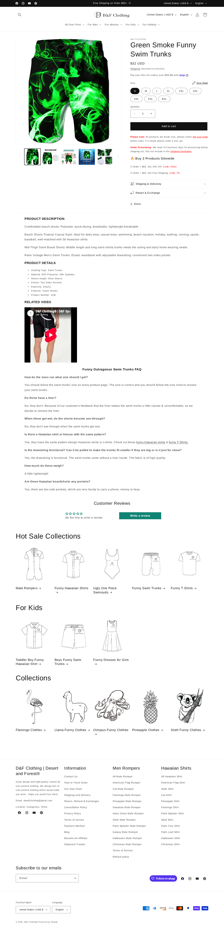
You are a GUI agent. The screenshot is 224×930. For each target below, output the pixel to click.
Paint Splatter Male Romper (129, 825)
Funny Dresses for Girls (111, 660)
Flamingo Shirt (170, 807)
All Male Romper (123, 776)
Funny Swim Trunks (147, 588)
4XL (136, 98)
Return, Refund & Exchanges (81, 801)
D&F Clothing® (31, 922)
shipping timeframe (181, 151)
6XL (164, 98)
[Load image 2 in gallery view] (50, 157)
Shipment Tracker (75, 844)
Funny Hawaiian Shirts (71, 588)
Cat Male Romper (123, 788)
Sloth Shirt (167, 788)
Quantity (134, 106)
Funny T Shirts (182, 588)
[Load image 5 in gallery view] (105, 157)
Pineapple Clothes (145, 730)
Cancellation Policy (75, 807)
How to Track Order (76, 782)
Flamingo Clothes (29, 730)
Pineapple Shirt (170, 801)
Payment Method (74, 825)
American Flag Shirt (173, 782)
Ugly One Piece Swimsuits (105, 590)
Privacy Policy (72, 813)
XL (168, 91)
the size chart (200, 137)
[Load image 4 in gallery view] (87, 157)
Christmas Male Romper (127, 844)
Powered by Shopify (48, 922)
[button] (19, 15)
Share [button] (137, 203)
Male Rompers (26, 588)
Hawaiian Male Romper (127, 807)
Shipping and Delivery (77, 795)
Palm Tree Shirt (170, 825)
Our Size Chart (73, 788)
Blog (66, 832)
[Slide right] (118, 157)
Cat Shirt (166, 795)
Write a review (140, 515)
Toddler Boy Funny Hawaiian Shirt (30, 662)
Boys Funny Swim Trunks (68, 662)
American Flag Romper (127, 782)
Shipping (135, 68)
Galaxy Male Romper (125, 832)
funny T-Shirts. (178, 442)
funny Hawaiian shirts (150, 442)
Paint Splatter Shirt (172, 813)
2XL (181, 91)
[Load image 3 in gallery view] (69, 157)
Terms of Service (123, 850)
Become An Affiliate (75, 838)
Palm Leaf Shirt (170, 832)
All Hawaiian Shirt (171, 776)
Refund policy (121, 856)
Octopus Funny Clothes (110, 730)
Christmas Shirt (170, 844)
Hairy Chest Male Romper (128, 813)
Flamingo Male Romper (127, 795)
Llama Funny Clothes (70, 730)
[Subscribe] (75, 878)
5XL (150, 98)
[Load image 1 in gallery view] (32, 157)
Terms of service (74, 819)
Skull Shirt (167, 819)
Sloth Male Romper (124, 819)
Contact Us (71, 776)
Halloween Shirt (170, 838)
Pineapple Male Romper (127, 801)
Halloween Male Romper (127, 838)
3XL (195, 91)
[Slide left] (19, 157)
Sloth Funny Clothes (186, 730)
